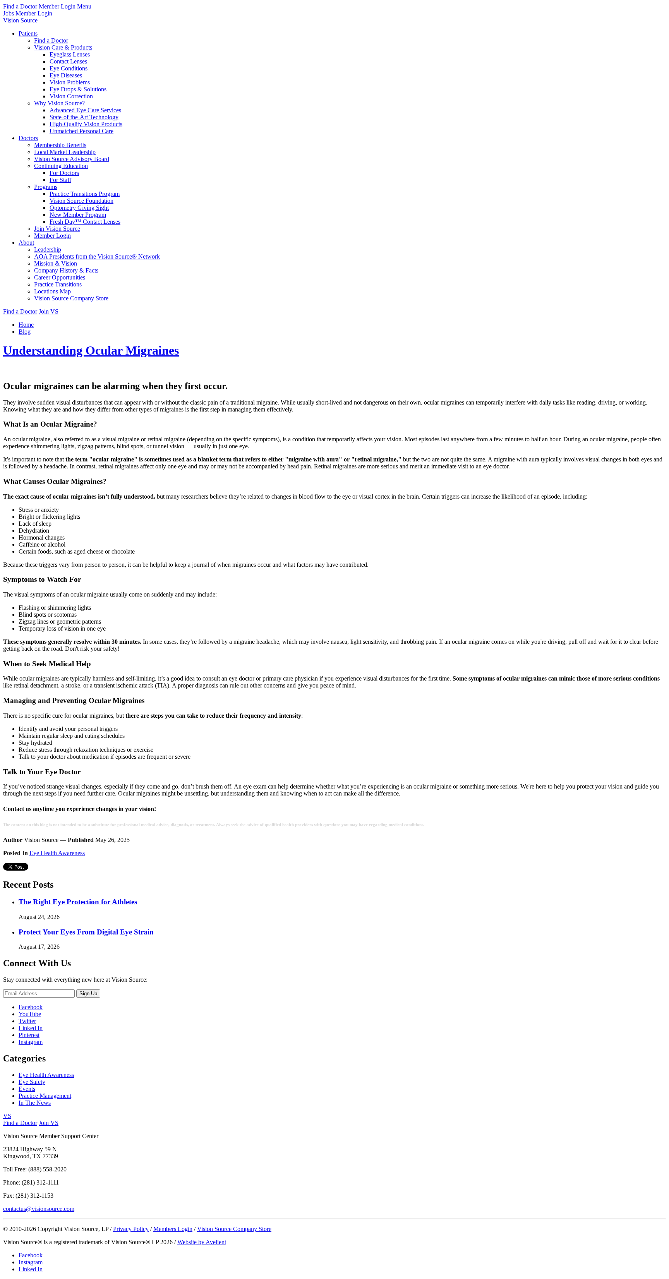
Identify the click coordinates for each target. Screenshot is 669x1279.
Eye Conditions (68, 68)
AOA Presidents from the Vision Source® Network (97, 256)
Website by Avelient (201, 1242)
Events (27, 1088)
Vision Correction (71, 96)
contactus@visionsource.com (38, 1208)
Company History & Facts (66, 270)
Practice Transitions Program (85, 193)
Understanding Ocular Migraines (91, 350)
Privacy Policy (131, 1229)
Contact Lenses (68, 61)
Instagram (31, 1042)
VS (7, 1116)
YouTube (30, 1014)
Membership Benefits (60, 145)
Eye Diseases (66, 75)
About (26, 242)
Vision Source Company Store (71, 298)
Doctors (28, 138)
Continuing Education (61, 166)
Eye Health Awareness (57, 853)
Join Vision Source (57, 228)
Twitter (27, 1021)
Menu (84, 6)
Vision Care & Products (63, 47)
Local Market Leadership (65, 152)
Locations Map (52, 291)
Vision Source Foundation (81, 200)
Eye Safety (32, 1081)
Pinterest (29, 1035)
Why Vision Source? (59, 103)
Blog (25, 331)
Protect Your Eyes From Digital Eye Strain (86, 932)
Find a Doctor (20, 6)
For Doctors (64, 173)
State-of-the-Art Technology (84, 117)
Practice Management (45, 1095)
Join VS (48, 311)
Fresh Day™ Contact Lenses (85, 221)
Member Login (57, 6)
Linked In (31, 1028)
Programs (45, 186)
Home (26, 324)
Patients (28, 33)
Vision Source (20, 20)
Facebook (31, 1007)
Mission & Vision (55, 263)
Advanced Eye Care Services (85, 110)
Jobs (8, 13)
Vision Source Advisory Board (71, 159)
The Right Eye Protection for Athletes (78, 902)
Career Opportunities (59, 277)
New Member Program (78, 214)
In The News (35, 1102)
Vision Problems (70, 82)
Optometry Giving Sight (79, 207)
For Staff (60, 180)
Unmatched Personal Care (81, 131)
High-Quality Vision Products (86, 124)
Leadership (47, 249)
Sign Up (88, 993)
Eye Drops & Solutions (78, 89)
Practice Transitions (58, 284)
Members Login (172, 1229)
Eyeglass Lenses (70, 54)
